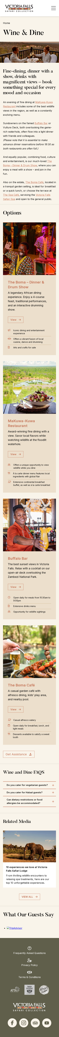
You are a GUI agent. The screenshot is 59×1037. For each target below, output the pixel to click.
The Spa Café (11, 194)
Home (6, 23)
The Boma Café (34, 182)
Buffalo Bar (41, 123)
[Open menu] (53, 8)
